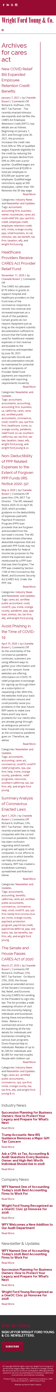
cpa (21, 218)
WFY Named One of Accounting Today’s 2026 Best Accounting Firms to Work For (25, 1190)
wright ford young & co (15, 448)
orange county (23, 229)
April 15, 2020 (10, 643)
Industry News (23, 199)
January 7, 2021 (11, 97)
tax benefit (24, 236)
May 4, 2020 (9, 490)
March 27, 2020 (11, 965)
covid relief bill (10, 218)
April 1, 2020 (9, 815)
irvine (10, 229)
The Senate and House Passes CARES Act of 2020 (17, 953)
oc (30, 425)
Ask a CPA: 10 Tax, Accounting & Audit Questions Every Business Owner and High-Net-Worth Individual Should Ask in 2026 (25, 1159)
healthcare (13, 425)
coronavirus (24, 418)
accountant (15, 207)
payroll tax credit (23, 925)
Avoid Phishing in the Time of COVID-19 (18, 631)
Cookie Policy (22, 1379)
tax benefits (21, 932)
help (10, 771)
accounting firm (11, 210)
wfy (20, 240)
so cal (29, 233)
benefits (20, 895)
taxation (12, 240)
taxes (21, 440)
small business (16, 233)
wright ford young (12, 244)
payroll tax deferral (13, 929)
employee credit (18, 222)
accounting (23, 403)
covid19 (13, 422)
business (26, 407)
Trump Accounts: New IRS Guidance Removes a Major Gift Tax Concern (25, 1138)
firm (4, 425)
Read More (29, 194)
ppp (4, 233)
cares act (30, 214)
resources (20, 779)
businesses (16, 214)
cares (20, 410)
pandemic (25, 429)
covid (4, 422)
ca (3, 410)
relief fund (8, 433)
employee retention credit (17, 225)
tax (14, 236)
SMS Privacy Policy (37, 1381)
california (10, 410)
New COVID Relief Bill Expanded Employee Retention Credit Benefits (17, 80)
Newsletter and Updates (21, 203)
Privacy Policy (9, 1379)
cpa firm (29, 218)
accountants (9, 403)
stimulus (7, 236)
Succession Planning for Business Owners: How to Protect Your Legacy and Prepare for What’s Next (27, 1118)
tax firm (23, 436)
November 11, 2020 (13, 275)
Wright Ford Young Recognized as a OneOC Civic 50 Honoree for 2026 (27, 1209)
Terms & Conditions (38, 1379)
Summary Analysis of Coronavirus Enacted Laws (17, 804)
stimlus (12, 614)
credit (5, 222)
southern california (13, 782)
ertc (4, 229)
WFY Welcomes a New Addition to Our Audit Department (27, 1226)
